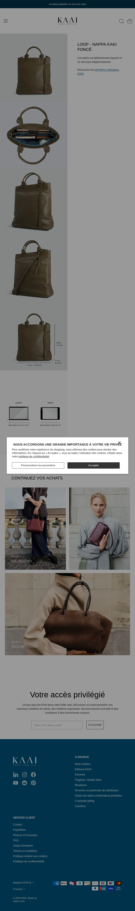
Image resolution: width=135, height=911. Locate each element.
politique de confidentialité (34, 456)
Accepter (93, 465)
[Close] (119, 442)
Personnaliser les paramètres (38, 465)
